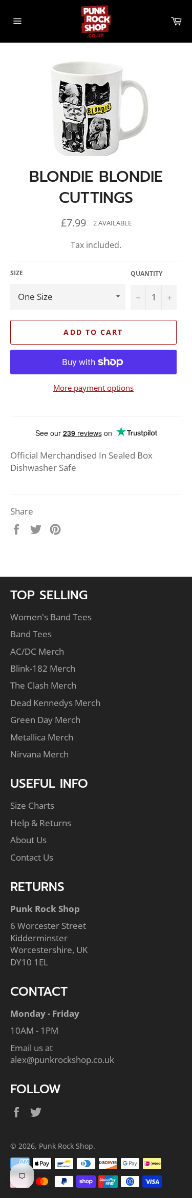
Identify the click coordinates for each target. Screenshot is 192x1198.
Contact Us (31, 857)
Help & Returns (40, 823)
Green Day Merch (45, 720)
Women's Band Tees (51, 617)
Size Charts (32, 805)
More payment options (93, 388)
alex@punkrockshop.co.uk (62, 1060)
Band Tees (31, 634)
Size (16, 273)
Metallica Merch (41, 737)
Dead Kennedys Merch (55, 703)
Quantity (146, 274)
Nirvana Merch (39, 754)
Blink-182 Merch (42, 668)
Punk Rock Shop (66, 1146)
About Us (28, 840)
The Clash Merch (43, 685)
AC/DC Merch (37, 651)
